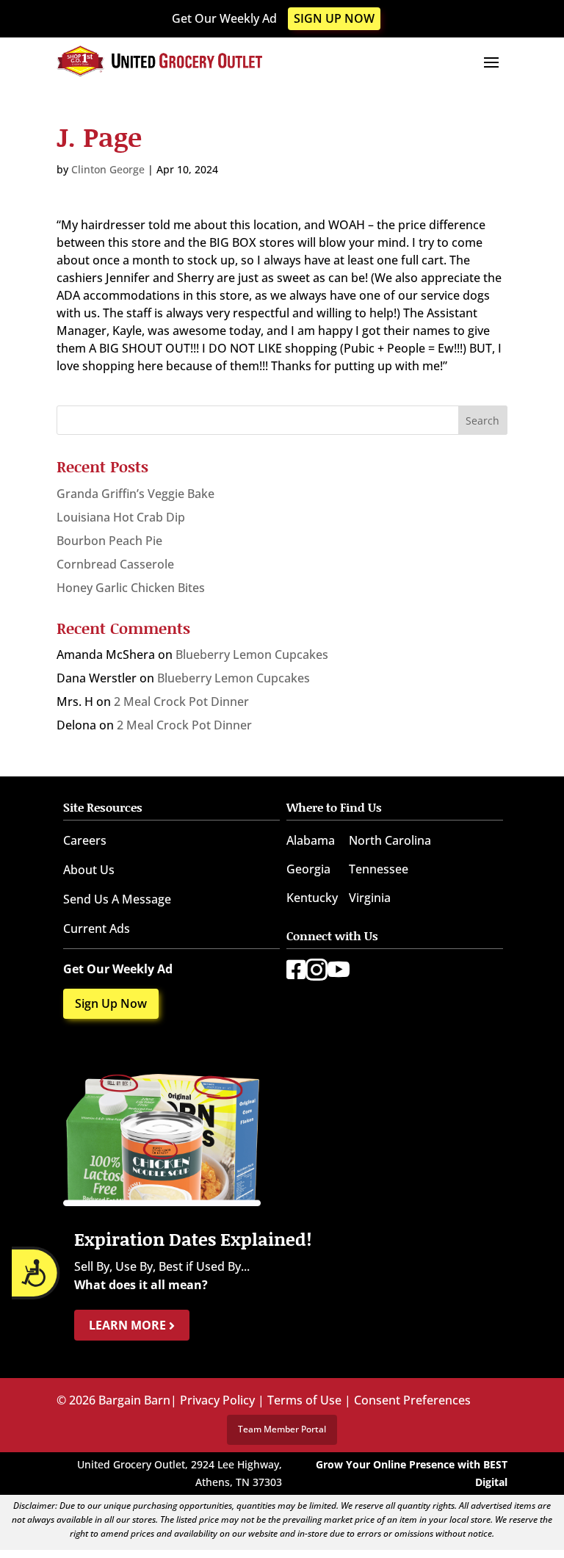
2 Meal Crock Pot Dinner (181, 701)
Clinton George (108, 169)
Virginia (370, 898)
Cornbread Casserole (115, 564)
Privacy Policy (217, 1400)
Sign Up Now (334, 18)
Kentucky (312, 898)
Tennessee (378, 869)
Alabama (310, 840)
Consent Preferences (412, 1400)
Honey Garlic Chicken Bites (131, 588)
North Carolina (390, 840)
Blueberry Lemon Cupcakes (252, 654)
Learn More (129, 1325)
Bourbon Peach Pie (109, 541)
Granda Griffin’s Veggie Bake (135, 494)
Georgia (308, 869)
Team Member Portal (282, 1429)
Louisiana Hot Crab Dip (121, 517)
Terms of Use (304, 1400)
